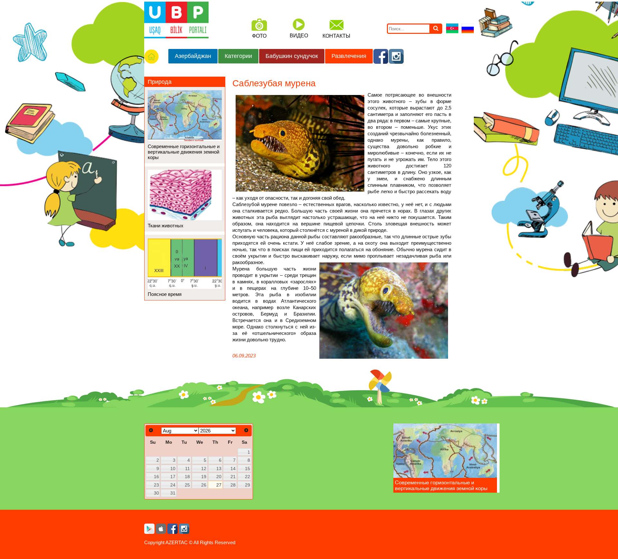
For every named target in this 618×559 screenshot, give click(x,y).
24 (172, 485)
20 (218, 476)
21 (233, 476)
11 (187, 468)
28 (233, 485)
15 (247, 468)
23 (156, 485)
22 (247, 476)
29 (247, 485)
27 (218, 485)
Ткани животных (165, 225)
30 (156, 493)
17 (172, 476)
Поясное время (165, 294)
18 (187, 476)
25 (187, 485)
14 (233, 468)
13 (218, 468)
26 (203, 485)
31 (172, 493)
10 (172, 468)
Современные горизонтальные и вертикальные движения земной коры (184, 152)
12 (203, 468)
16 (156, 476)
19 (203, 476)
